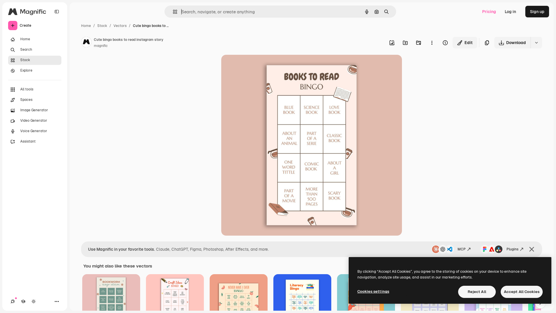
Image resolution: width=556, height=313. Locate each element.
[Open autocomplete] (173, 12)
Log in (510, 11)
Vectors (120, 25)
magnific (101, 45)
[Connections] (12, 301)
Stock (102, 25)
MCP (462, 249)
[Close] (531, 249)
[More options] (432, 42)
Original (258, 66)
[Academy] (23, 301)
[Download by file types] (536, 42)
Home (86, 25)
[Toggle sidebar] (56, 11)
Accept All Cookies (521, 291)
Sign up (537, 11)
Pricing (489, 11)
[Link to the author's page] (86, 43)
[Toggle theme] (33, 301)
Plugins (512, 249)
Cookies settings (373, 291)
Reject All (477, 291)
